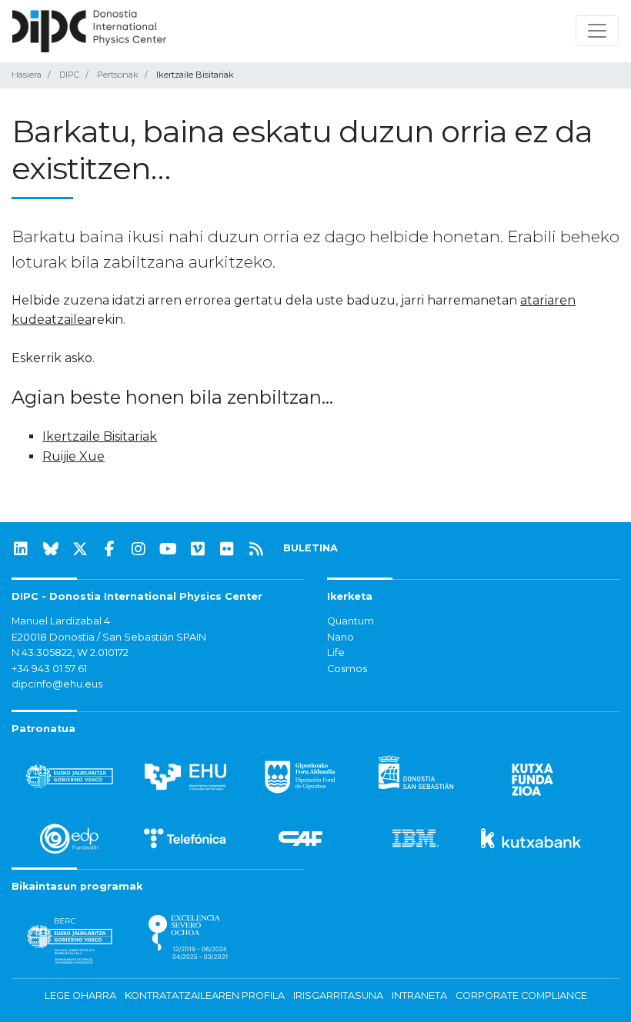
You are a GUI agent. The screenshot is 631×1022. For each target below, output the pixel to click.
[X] (80, 549)
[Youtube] (168, 549)
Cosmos (347, 668)
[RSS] (256, 549)
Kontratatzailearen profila (205, 995)
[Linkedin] (20, 549)
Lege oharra (80, 995)
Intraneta (419, 995)
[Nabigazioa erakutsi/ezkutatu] (597, 30)
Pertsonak (118, 74)
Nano (340, 637)
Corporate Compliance (521, 995)
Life (336, 652)
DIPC (69, 74)
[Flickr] (227, 549)
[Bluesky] (50, 549)
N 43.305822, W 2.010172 (70, 652)
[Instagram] (138, 549)
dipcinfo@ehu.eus (57, 684)
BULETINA (310, 548)
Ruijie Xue (73, 456)
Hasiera (27, 74)
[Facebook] (109, 549)
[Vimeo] (197, 549)
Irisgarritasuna (338, 995)
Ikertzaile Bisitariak (99, 436)
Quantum (350, 621)
